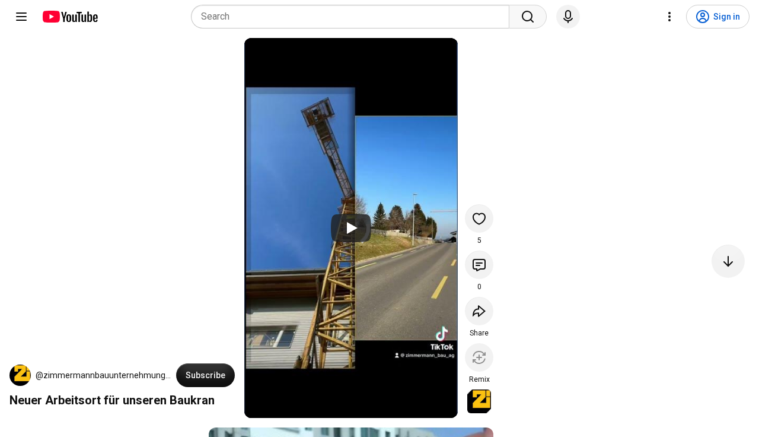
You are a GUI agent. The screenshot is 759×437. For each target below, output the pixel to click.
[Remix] (479, 357)
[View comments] (479, 265)
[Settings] (669, 17)
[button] (20, 375)
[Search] (528, 16)
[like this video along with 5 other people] (479, 218)
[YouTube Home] (69, 16)
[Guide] (21, 17)
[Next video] (728, 261)
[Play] (351, 228)
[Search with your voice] (568, 16)
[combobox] (353, 17)
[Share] (479, 311)
